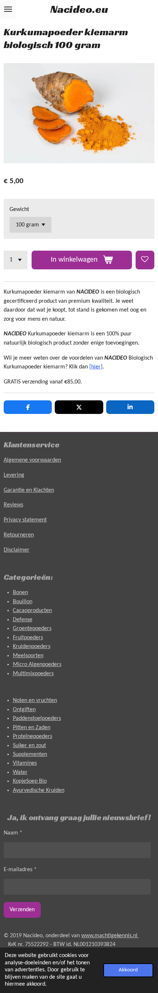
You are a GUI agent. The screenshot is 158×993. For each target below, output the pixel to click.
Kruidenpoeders (31, 647)
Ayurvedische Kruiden (38, 790)
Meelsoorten (28, 656)
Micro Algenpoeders (37, 665)
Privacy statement (25, 520)
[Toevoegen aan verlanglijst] (145, 260)
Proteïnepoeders (32, 736)
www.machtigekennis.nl (110, 936)
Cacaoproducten (32, 611)
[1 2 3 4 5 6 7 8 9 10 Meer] (16, 260)
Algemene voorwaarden (32, 460)
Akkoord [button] (128, 970)
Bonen (20, 593)
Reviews (13, 505)
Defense (22, 620)
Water (20, 772)
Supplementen (30, 754)
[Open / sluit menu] (8, 9)
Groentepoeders (32, 629)
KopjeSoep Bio (30, 781)
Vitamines (25, 763)
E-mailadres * (20, 870)
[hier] (96, 367)
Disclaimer (16, 550)
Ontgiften (24, 710)
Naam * (13, 833)
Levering (14, 475)
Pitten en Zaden (31, 728)
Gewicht (19, 209)
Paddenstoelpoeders (37, 718)
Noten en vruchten (35, 700)
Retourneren (19, 535)
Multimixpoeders (33, 674)
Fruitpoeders (28, 638)
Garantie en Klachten (29, 490)
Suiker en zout (29, 746)
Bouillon (22, 602)
